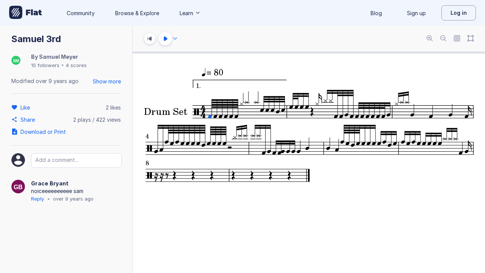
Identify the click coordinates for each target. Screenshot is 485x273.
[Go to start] (149, 38)
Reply (37, 199)
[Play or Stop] (165, 39)
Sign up (416, 13)
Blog (376, 13)
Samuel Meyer (58, 56)
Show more (107, 81)
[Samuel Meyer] (15, 61)
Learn (186, 13)
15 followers (45, 65)
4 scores (76, 65)
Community (81, 13)
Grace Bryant (50, 183)
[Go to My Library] (25, 13)
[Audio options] (175, 39)
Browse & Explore (137, 13)
